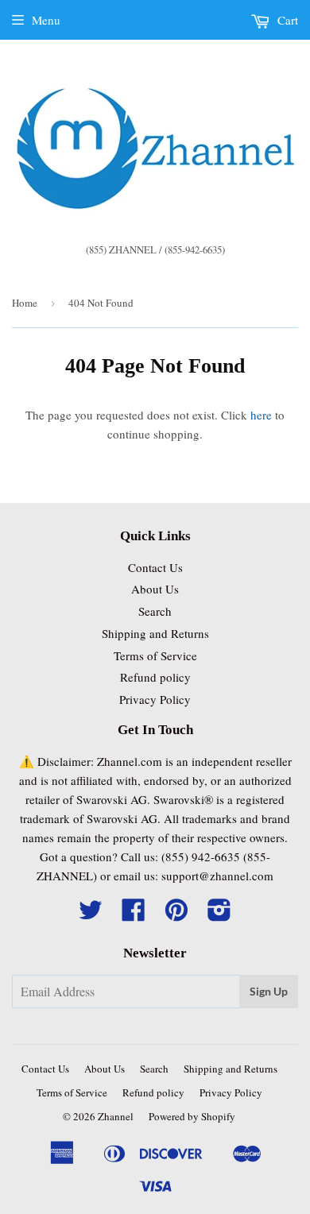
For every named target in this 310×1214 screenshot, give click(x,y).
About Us (155, 589)
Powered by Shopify (192, 1116)
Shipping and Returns (155, 633)
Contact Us (155, 567)
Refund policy (155, 677)
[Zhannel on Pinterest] (176, 914)
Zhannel (116, 1116)
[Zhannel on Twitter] (91, 914)
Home (24, 303)
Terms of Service (155, 655)
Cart (286, 20)
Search (155, 611)
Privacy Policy (155, 699)
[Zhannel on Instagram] (219, 914)
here (261, 415)
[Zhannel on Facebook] (133, 914)
